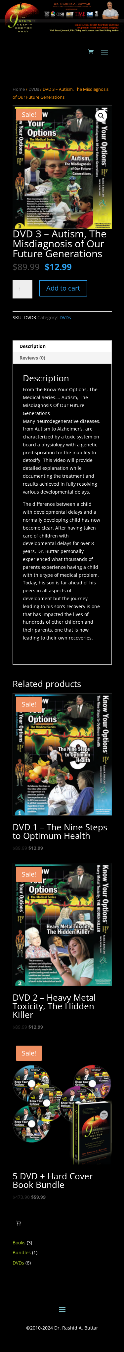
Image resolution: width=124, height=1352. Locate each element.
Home (19, 89)
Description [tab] (33, 346)
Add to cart (63, 288)
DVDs (33, 89)
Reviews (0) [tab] (32, 358)
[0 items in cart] (18, 1223)
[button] (101, 116)
